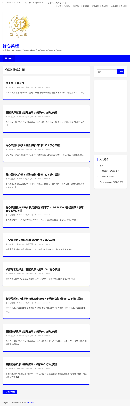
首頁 (59, 6)
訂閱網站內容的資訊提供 (109, 171)
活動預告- (76, 6)
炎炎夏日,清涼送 (15, 83)
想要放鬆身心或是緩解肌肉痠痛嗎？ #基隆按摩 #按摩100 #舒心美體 (44, 298)
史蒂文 (12, 87)
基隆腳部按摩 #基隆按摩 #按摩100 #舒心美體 (31, 331)
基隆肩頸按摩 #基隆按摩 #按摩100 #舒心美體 (31, 364)
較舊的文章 (10, 392)
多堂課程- (114, 6)
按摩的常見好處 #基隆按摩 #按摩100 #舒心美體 (33, 269)
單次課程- (95, 6)
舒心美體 (11, 46)
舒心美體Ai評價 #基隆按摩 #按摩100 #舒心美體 (33, 145)
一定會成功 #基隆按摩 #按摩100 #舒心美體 (30, 240)
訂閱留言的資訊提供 (108, 177)
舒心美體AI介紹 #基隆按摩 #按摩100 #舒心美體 (33, 174)
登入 (101, 166)
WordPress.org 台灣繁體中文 (111, 182)
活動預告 (86, 6)
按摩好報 (29, 87)
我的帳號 (67, 6)
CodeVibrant (30, 403)
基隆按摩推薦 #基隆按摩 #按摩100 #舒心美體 (31, 112)
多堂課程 (124, 6)
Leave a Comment (43, 87)
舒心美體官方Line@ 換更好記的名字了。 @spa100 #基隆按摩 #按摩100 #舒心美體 (45, 209)
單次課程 (105, 6)
